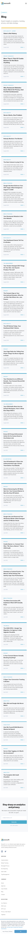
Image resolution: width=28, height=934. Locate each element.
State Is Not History (10, 33)
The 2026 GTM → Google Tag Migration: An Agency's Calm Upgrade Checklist (13, 630)
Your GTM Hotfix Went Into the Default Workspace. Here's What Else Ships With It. (14, 408)
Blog (2, 891)
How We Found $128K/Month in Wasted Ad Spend (13, 728)
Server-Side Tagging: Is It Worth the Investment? (13, 752)
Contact (3, 894)
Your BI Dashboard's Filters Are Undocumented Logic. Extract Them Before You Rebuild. (13, 463)
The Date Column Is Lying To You (14, 162)
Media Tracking (4, 863)
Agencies (3, 885)
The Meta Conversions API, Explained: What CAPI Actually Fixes (13, 602)
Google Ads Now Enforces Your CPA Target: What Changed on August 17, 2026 (13, 187)
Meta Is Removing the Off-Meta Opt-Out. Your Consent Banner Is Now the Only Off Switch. (14, 491)
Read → (22, 47)
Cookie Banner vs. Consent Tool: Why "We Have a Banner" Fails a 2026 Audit (14, 546)
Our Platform (4, 903)
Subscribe (14, 822)
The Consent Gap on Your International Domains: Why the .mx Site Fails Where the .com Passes (13, 296)
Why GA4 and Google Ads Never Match (14, 704)
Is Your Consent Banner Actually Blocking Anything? (14, 656)
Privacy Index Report (6, 911)
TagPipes (3, 914)
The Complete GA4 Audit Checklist (11, 776)
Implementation (4, 860)
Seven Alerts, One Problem (13, 115)
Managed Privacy (5, 865)
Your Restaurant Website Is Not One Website (13, 217)
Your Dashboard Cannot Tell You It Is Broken (13, 241)
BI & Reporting (4, 868)
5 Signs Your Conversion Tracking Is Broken (14, 680)
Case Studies (4, 888)
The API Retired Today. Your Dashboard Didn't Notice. (12, 327)
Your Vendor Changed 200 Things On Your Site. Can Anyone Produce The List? (14, 268)
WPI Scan (3, 908)
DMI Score (3, 906)
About (2, 883)
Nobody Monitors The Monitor (13, 138)
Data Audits (3, 871)
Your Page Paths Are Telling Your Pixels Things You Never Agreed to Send (14, 353)
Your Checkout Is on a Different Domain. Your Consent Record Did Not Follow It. (14, 381)
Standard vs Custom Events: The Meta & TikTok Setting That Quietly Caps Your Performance (14, 573)
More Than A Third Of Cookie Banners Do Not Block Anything (13, 60)
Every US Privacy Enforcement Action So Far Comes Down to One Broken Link (13, 436)
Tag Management (5, 874)
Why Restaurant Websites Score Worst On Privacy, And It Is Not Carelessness (13, 90)
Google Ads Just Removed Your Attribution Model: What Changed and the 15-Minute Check (14, 518)
